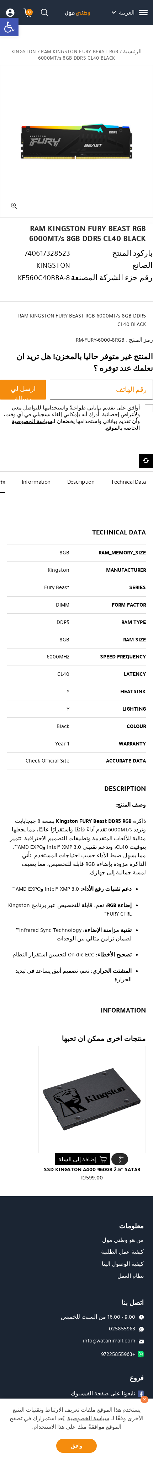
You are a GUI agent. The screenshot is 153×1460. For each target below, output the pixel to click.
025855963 (122, 1329)
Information (36, 482)
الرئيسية (132, 51)
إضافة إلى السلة (77, 1159)
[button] (9, 27)
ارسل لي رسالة (23, 392)
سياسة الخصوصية (32, 421)
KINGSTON (23, 51)
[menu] (143, 12)
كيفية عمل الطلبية (122, 1252)
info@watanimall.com (109, 1341)
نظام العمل (130, 1276)
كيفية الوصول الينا (123, 1264)
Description (81, 482)
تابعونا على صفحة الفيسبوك (103, 1393)
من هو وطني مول (123, 1240)
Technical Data (128, 482)
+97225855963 (118, 1354)
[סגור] (144, 1400)
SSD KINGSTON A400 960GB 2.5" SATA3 (92, 1169)
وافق (77, 1446)
